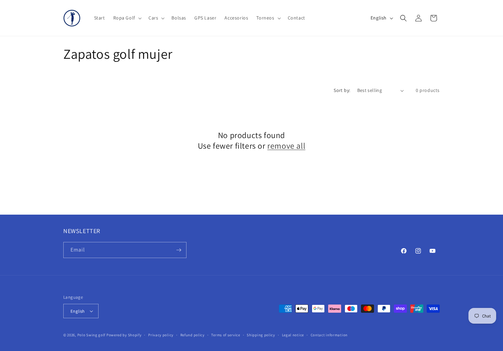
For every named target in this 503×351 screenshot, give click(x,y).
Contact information (329, 335)
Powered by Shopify (124, 335)
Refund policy (192, 335)
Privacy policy (160, 335)
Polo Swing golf (91, 335)
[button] (126, 18)
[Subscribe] (178, 250)
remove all (286, 145)
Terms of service (225, 335)
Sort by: (342, 90)
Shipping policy (261, 335)
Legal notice (293, 335)
